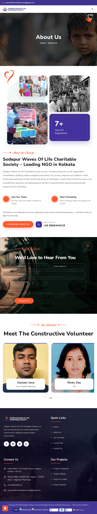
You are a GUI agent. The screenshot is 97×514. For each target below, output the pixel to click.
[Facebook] (6, 444)
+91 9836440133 (15, 485)
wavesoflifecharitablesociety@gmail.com (24, 490)
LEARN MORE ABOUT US (18, 224)
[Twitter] (13, 444)
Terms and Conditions (80, 505)
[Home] (17, 419)
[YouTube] (19, 444)
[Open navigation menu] (92, 9)
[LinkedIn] (26, 444)
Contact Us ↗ (24, 300)
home (43, 43)
